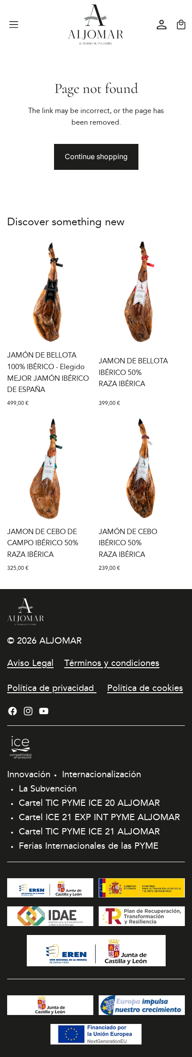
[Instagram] (28, 711)
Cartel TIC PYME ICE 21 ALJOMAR (89, 831)
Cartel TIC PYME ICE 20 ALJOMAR (89, 802)
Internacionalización (101, 774)
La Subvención (48, 788)
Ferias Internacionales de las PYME (89, 845)
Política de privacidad (51, 687)
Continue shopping (96, 156)
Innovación (28, 774)
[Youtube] (43, 711)
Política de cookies (145, 687)
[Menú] (14, 24)
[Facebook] (12, 711)
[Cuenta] (161, 24)
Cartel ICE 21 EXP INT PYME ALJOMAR (99, 817)
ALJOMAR (60, 640)
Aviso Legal (30, 662)
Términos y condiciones (111, 662)
